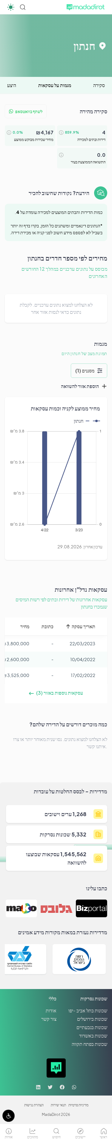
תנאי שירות (58, 1105)
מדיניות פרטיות (78, 1105)
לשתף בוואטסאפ (29, 111)
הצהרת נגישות (34, 1105)
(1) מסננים (84, 370)
